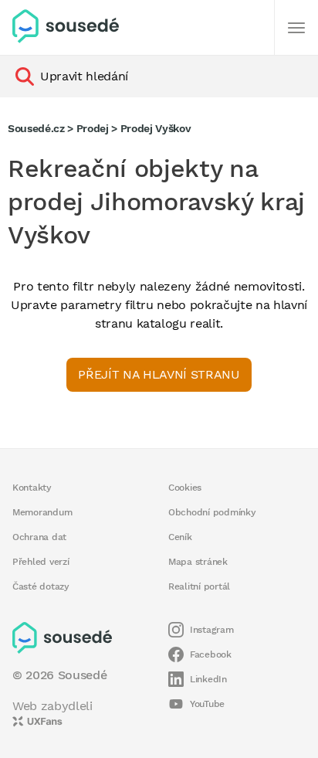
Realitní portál (199, 586)
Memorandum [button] (42, 512)
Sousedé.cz (36, 128)
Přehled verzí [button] (40, 561)
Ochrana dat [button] (39, 537)
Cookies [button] (184, 487)
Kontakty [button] (32, 487)
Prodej (92, 128)
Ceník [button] (180, 537)
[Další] (296, 28)
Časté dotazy (40, 586)
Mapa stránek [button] (198, 561)
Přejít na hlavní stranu (158, 374)
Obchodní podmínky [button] (212, 512)
